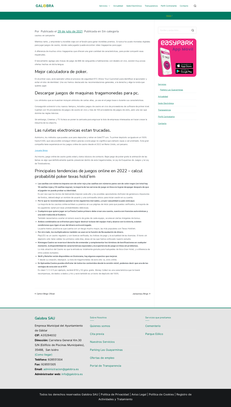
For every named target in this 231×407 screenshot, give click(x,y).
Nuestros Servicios (102, 341)
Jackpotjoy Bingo (140, 294)
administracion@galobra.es (61, 369)
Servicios (103, 6)
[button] (108, 6)
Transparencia (151, 6)
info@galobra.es (72, 374)
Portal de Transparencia (105, 365)
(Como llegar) (43, 354)
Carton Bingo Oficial (46, 294)
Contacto (184, 6)
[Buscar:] (177, 30)
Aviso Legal (139, 394)
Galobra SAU (90, 394)
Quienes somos (100, 326)
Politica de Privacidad (115, 394)
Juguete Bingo (41, 150)
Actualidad (118, 6)
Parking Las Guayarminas (171, 90)
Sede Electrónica (134, 6)
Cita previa (97, 334)
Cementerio (153, 326)
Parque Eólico (154, 334)
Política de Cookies (161, 394)
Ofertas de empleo (102, 357)
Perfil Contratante (169, 6)
